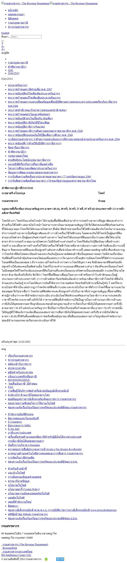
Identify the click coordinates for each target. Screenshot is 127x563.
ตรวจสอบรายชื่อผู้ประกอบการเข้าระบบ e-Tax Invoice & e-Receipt (44, 449)
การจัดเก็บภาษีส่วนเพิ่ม (21, 457)
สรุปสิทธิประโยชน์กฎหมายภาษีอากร (29, 160)
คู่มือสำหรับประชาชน (20, 372)
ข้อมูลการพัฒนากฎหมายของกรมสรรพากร (33, 172)
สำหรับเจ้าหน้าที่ (17, 468)
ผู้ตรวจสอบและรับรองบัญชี (23, 418)
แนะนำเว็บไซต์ (16, 472)
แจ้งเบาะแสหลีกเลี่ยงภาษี (22, 376)
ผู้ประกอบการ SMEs (19, 425)
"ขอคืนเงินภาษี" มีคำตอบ (22, 383)
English (5, 33)
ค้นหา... (5, 36)
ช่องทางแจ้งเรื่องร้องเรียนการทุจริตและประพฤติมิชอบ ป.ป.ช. (43, 461)
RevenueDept (9, 548)
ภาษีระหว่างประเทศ (19, 432)
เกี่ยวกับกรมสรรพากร (20, 355)
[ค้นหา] (2, 41)
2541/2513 (13, 73)
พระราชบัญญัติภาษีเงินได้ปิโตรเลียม (29, 122)
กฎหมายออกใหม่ (18, 155)
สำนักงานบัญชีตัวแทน (20, 414)
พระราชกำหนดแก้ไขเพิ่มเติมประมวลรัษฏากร (34, 97)
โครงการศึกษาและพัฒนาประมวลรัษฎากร (32, 168)
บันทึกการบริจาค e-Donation (24, 445)
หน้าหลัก (13, 10)
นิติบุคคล (13, 18)
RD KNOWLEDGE (19, 380)
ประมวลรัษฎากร (17, 85)
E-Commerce (15, 421)
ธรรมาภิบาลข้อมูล (18, 481)
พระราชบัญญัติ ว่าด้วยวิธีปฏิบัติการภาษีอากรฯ (34, 143)
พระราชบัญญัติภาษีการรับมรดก (26, 126)
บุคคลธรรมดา (16, 14)
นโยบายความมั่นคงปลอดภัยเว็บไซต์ (28, 493)
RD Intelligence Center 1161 (16, 555)
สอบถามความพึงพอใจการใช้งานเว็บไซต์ (31, 403)
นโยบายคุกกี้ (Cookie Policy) (24, 489)
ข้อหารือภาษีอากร (18, 147)
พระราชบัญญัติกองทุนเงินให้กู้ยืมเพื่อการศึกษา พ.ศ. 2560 (40, 135)
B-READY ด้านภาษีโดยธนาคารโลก (29, 395)
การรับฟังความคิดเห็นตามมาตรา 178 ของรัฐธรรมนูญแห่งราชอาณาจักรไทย (52, 180)
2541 (10, 70)
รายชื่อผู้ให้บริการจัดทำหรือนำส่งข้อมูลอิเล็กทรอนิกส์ (38, 390)
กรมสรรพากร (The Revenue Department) (24, 544)
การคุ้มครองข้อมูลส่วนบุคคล (24, 476)
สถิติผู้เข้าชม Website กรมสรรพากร (28, 514)
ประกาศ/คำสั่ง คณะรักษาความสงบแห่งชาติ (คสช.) (37, 110)
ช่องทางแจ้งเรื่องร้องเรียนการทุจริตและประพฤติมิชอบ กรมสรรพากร (47, 407)
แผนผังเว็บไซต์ (16, 497)
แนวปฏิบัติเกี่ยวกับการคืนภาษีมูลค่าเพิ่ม (30, 164)
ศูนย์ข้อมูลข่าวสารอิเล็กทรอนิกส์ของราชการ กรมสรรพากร (42, 399)
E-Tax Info (13, 429)
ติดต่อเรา (13, 506)
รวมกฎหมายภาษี (18, 22)
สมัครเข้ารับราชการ (19, 364)
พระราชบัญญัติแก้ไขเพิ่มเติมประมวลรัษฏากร (34, 93)
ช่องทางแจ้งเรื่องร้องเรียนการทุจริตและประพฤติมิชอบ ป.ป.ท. (43, 518)
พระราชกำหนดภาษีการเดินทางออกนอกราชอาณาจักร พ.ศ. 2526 (45, 130)
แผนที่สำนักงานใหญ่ (19, 501)
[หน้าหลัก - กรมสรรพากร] (49, 3)
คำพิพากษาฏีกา (17, 66)
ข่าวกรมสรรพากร (18, 26)
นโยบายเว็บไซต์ (17, 485)
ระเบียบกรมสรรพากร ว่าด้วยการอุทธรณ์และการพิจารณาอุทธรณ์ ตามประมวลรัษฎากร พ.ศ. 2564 (64, 139)
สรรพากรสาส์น (17, 368)
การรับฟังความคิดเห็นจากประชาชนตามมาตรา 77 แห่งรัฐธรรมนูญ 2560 (49, 176)
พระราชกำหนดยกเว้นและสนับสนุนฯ (29, 114)
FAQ (10, 387)
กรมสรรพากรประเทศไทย (16, 551)
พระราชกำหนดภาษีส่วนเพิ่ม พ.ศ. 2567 (30, 89)
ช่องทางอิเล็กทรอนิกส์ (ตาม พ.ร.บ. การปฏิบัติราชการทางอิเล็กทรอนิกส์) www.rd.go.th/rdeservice (62, 510)
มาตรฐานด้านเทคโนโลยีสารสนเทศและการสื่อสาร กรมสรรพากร (45, 453)
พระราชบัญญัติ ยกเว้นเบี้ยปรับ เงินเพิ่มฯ (30, 118)
